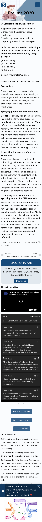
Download (21, 281)
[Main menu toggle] (37, 4)
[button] (3, 358)
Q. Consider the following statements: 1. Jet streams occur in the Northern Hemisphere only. (20, 476)
